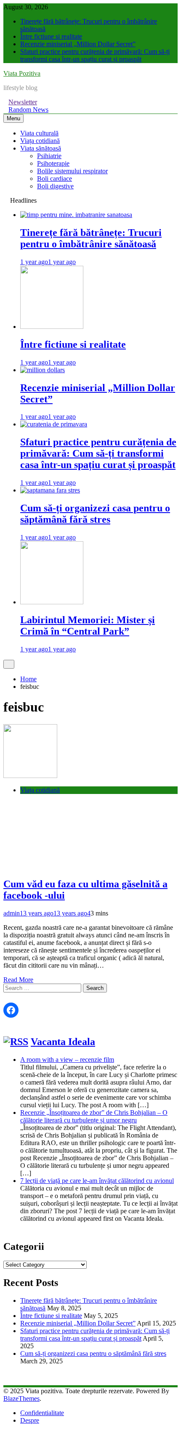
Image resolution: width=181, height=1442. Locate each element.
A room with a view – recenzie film (67, 1059)
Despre (29, 1420)
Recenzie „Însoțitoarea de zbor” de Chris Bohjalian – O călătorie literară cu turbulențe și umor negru (94, 1116)
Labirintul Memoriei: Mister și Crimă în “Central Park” (87, 625)
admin (11, 913)
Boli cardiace (54, 178)
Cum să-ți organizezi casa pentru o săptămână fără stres (95, 514)
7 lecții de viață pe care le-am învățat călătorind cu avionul (97, 1180)
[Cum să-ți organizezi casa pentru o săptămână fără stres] (50, 490)
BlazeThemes (21, 1398)
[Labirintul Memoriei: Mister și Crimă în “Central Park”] (51, 602)
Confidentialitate (42, 1412)
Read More (18, 979)
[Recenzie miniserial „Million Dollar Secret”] (42, 369)
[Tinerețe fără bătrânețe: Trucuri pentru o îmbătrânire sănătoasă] (76, 214)
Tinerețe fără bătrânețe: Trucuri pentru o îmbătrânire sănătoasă (91, 238)
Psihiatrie (49, 155)
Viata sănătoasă (40, 148)
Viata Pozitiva (21, 73)
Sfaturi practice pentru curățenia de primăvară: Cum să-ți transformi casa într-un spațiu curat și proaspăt (95, 55)
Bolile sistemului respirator (72, 171)
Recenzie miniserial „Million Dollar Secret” (78, 44)
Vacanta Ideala (63, 1041)
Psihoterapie (53, 163)
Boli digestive (55, 186)
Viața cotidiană (40, 140)
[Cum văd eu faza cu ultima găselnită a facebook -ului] (30, 775)
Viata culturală (39, 133)
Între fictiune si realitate (51, 36)
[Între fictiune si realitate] (51, 326)
